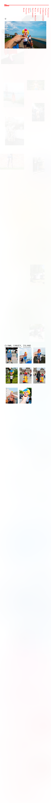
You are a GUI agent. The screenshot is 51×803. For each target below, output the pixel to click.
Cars (38, 10)
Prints (26, 11)
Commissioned (43, 14)
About (29, 10)
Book (24, 10)
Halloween (33, 12)
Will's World (35, 14)
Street (40, 11)
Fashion (45, 11)
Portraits (48, 12)
